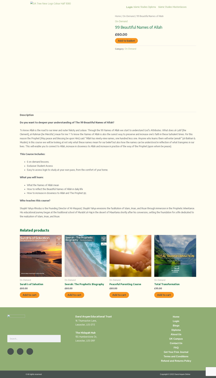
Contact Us (176, 343)
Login (176, 321)
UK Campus (176, 339)
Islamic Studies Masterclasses (172, 6)
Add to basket (126, 40)
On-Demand (129, 16)
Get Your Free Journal (176, 352)
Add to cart (29, 294)
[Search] (57, 338)
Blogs (176, 325)
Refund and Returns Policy (176, 361)
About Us (176, 334)
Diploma (176, 330)
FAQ (176, 347)
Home (118, 16)
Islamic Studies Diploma (144, 6)
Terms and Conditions (176, 356)
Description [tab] (27, 115)
